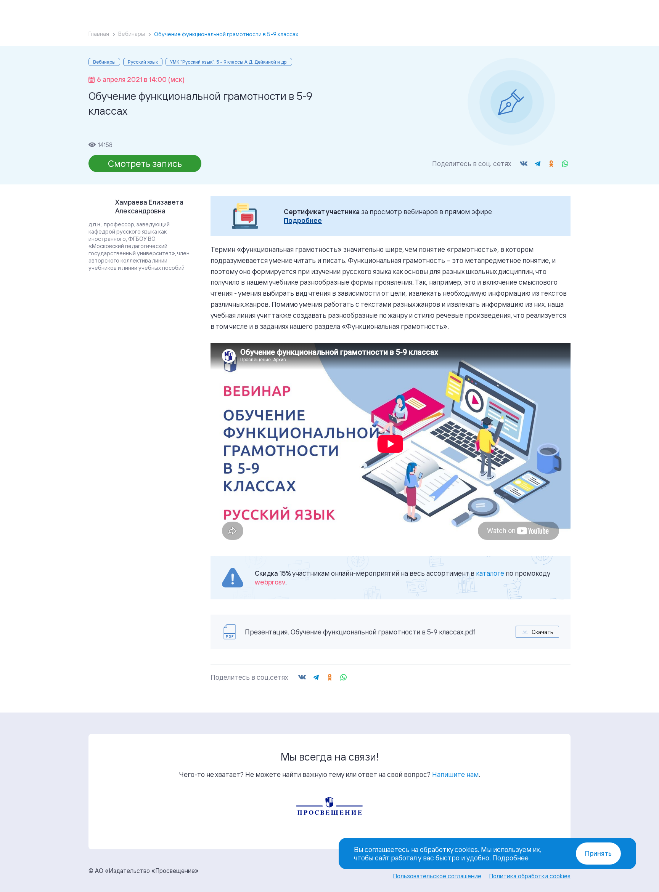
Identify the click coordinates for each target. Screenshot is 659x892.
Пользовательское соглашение (437, 876)
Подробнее (303, 220)
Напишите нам (455, 774)
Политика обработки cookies (530, 876)
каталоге (490, 573)
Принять (598, 853)
